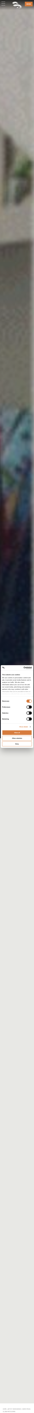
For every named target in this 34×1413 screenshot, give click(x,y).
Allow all (17, 732)
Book (29, 4)
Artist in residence (14, 1409)
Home (4, 1409)
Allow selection (17, 738)
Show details (23, 727)
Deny (17, 744)
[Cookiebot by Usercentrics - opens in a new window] (24, 668)
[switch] (29, 707)
